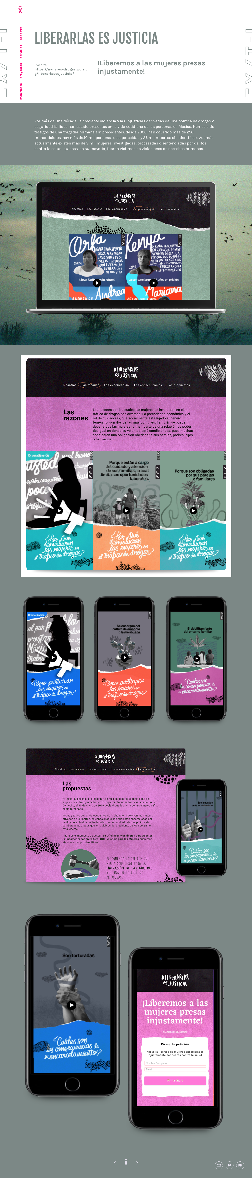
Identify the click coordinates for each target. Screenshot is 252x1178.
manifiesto (21, 91)
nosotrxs (21, 33)
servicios (21, 51)
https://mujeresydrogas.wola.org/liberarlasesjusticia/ (61, 71)
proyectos (21, 70)
